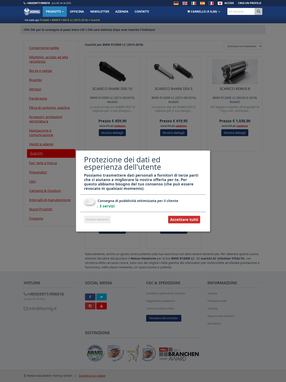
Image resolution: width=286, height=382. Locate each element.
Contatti (142, 11)
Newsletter (99, 11)
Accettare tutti (184, 219)
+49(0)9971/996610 (38, 3)
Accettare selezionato (97, 219)
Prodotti (54, 11)
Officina (77, 11)
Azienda (121, 11)
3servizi (106, 206)
